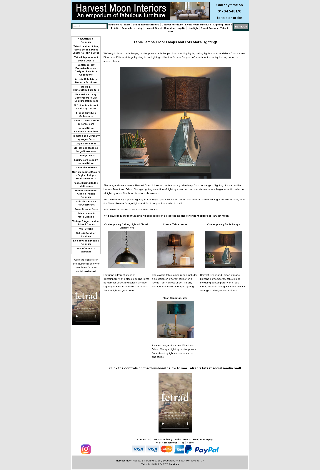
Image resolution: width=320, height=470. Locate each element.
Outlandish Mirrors (86, 167)
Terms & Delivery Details (166, 439)
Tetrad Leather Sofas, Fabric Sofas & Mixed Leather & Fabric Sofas (86, 49)
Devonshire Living (132, 28)
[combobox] (89, 26)
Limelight (193, 28)
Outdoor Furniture (172, 24)
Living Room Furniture (198, 24)
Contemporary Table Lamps (223, 224)
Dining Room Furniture (146, 24)
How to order (190, 439)
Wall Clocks (86, 228)
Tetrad (224, 28)
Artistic (115, 28)
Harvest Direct (153, 28)
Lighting (218, 24)
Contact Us (143, 439)
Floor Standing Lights (175, 298)
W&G (170, 31)
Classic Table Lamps (175, 224)
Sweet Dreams (209, 28)
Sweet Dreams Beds (86, 209)
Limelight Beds (86, 155)
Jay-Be (180, 28)
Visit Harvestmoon (167, 442)
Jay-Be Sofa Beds (86, 143)
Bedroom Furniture (119, 24)
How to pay (206, 439)
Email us (174, 464)
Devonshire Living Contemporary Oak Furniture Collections (86, 97)
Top (182, 442)
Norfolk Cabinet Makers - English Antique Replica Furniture (86, 175)
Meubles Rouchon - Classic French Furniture (86, 193)
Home (228, 24)
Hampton (169, 28)
